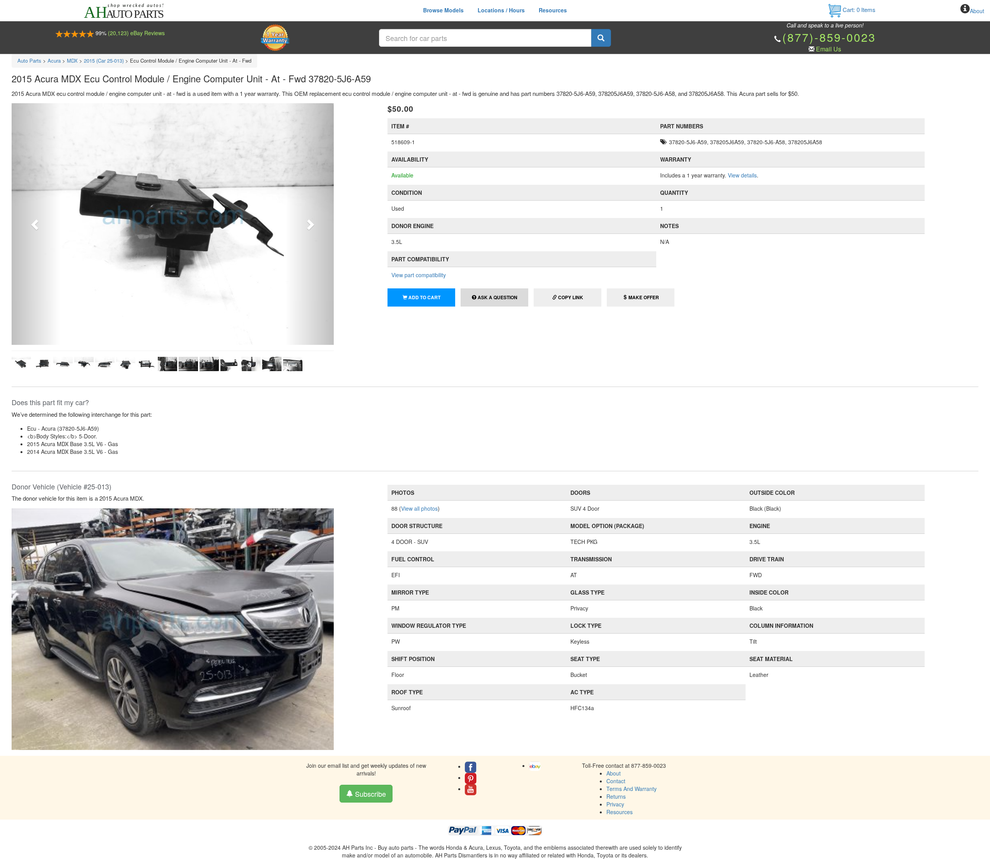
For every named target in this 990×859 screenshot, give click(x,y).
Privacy (615, 804)
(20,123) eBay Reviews (136, 33)
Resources (553, 10)
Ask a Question (496, 297)
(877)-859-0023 (829, 37)
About (977, 11)
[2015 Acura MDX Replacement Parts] (173, 628)
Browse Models (443, 10)
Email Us (828, 48)
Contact (615, 781)
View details (742, 175)
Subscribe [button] (369, 794)
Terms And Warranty (631, 789)
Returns (616, 796)
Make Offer (643, 297)
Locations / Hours (501, 10)
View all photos (419, 508)
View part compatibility (418, 275)
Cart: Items (858, 9)
